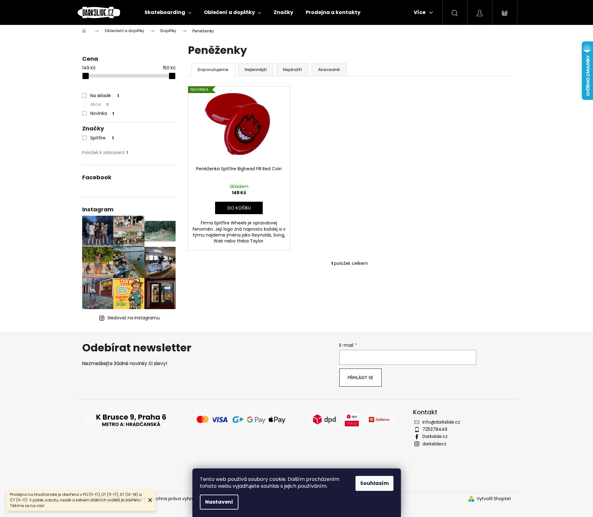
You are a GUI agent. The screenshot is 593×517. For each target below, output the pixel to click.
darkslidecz (434, 444)
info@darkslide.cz (441, 422)
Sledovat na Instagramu (133, 318)
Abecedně (329, 70)
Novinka (102, 113)
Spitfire (102, 138)
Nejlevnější (256, 70)
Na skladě (104, 95)
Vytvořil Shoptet (494, 499)
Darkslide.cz (435, 436)
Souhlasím (374, 483)
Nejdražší (292, 70)
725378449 (434, 429)
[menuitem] (168, 12)
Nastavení (219, 501)
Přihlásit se (360, 377)
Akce (99, 104)
